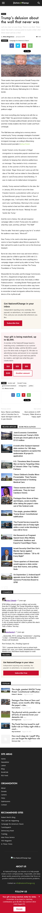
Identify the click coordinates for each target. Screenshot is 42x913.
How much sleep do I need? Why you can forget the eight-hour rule (26, 737)
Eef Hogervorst (16, 719)
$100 (8, 373)
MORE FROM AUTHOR (27, 427)
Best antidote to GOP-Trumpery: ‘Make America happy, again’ (31, 414)
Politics (3, 14)
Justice (4, 503)
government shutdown (9, 386)
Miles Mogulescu (8, 36)
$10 (8, 366)
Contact (4, 805)
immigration (22, 386)
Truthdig (4, 834)
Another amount (23, 373)
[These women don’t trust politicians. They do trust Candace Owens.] (6, 494)
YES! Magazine (6, 841)
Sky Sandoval (16, 731)
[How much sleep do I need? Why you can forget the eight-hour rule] (5, 739)
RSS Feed (4, 775)
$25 (17, 366)
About (3, 788)
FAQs (3, 798)
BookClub (4, 772)
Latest (3, 765)
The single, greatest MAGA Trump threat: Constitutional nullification (25, 514)
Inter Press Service (8, 837)
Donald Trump (21, 383)
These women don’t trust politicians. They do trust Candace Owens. (24, 490)
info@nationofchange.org (25, 883)
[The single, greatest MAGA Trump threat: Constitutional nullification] (6, 513)
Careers (4, 795)
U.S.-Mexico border (8, 388)
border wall (11, 383)
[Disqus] (21, 624)
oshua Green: (25, 144)
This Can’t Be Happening (10, 821)
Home (3, 759)
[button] (39, 3)
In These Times (6, 844)
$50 (26, 366)
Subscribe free (13, 323)
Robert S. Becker (17, 694)
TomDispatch (6, 827)
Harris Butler (16, 708)
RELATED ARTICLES (9, 427)
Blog (2, 769)
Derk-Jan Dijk (16, 741)
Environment (5, 452)
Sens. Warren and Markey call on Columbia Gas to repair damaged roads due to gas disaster (10, 415)
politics (31, 386)
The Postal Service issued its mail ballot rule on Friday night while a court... (26, 726)
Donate (4, 791)
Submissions (5, 801)
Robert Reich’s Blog (8, 817)
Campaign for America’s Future (12, 824)
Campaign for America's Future (19, 40)
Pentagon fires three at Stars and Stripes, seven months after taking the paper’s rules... (26, 702)
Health (3, 480)
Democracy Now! (7, 831)
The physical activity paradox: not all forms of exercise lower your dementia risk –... (26, 714)
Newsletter (5, 762)
